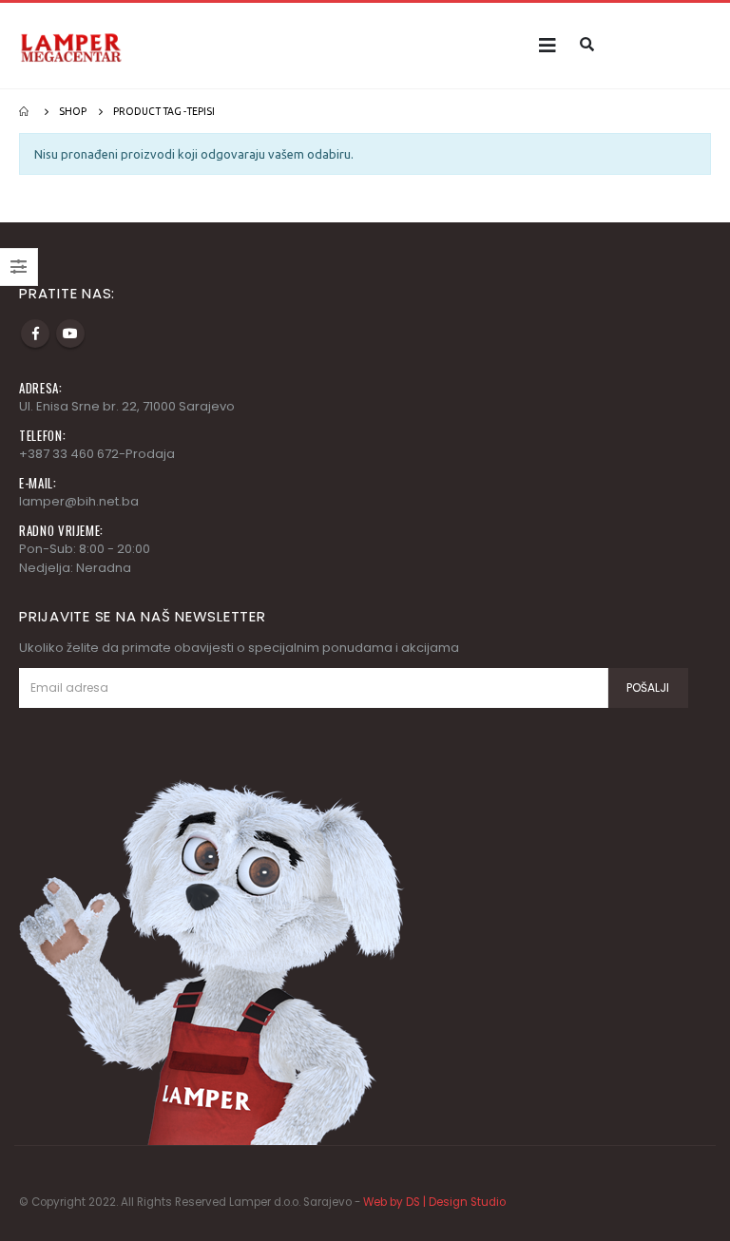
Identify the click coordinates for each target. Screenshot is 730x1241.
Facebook (35, 333)
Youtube (70, 333)
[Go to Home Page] (25, 111)
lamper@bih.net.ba (79, 501)
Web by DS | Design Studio (434, 1202)
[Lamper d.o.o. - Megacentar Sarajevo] (71, 45)
